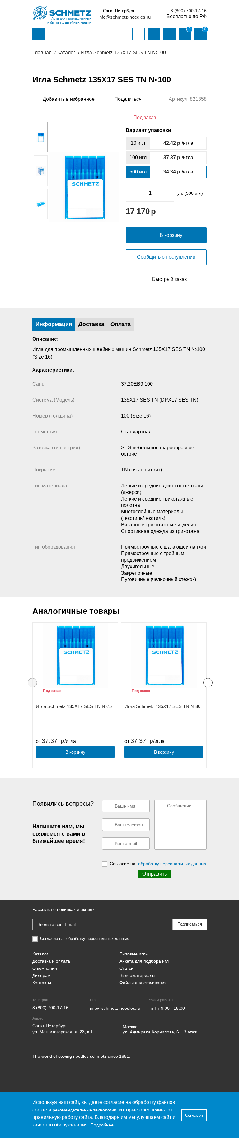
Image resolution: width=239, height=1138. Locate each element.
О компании (44, 968)
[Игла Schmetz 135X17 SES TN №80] (163, 655)
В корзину (75, 752)
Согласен (194, 1115)
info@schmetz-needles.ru (124, 17)
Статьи (127, 968)
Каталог (40, 953)
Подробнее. (103, 1124)
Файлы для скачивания (143, 982)
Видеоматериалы (137, 975)
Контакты (41, 982)
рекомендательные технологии (84, 1109)
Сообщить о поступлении (166, 257)
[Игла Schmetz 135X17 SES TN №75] (75, 655)
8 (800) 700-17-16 (189, 10)
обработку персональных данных (172, 863)
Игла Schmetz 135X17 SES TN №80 (162, 706)
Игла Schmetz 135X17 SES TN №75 (74, 706)
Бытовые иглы (134, 953)
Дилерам (41, 975)
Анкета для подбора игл (144, 961)
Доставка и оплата (51, 961)
